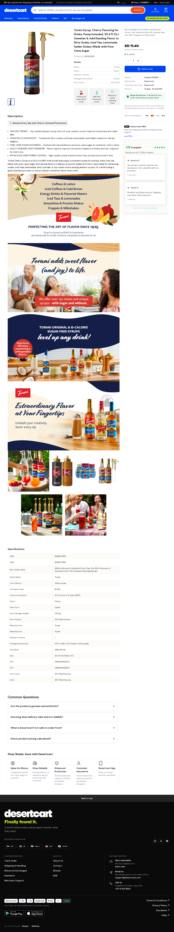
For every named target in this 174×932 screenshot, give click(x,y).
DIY (65, 18)
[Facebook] (167, 841)
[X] (161, 841)
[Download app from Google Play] (14, 913)
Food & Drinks (40, 18)
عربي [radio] (123, 2)
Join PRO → (129, 136)
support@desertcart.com (128, 877)
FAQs (166, 915)
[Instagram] (155, 841)
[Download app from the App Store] (35, 913)
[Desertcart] (15, 10)
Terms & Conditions (158, 900)
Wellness (8, 18)
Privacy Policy (161, 905)
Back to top (87, 798)
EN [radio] (118, 2)
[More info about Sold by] (160, 77)
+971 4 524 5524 (123, 888)
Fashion (55, 18)
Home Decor (23, 18)
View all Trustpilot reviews (145, 208)
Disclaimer (163, 910)
